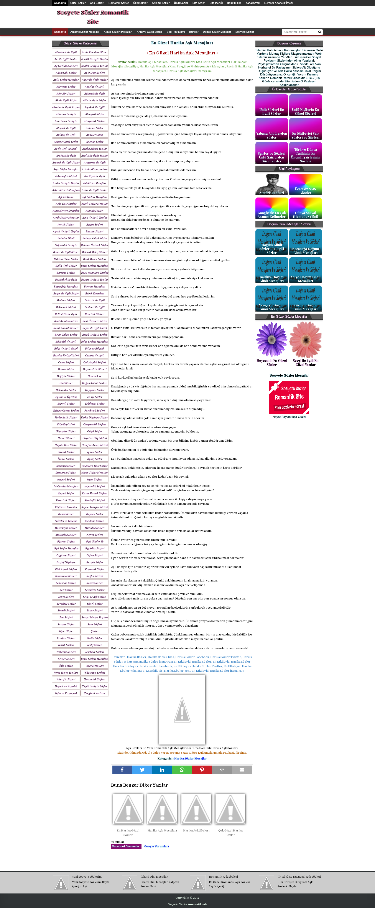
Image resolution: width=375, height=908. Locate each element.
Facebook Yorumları (126, 846)
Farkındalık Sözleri (66, 417)
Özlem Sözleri (95, 555)
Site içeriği (216, 3)
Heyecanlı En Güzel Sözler (272, 362)
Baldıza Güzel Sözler (66, 259)
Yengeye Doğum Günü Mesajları (272, 307)
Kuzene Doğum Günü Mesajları (305, 307)
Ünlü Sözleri (66, 666)
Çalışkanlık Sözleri (94, 362)
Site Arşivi (198, 3)
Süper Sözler (66, 631)
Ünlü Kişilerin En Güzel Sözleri (305, 111)
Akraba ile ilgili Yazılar (66, 107)
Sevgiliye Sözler (66, 604)
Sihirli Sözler (94, 604)
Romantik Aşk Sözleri (223, 876)
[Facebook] (122, 770)
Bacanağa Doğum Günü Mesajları (305, 251)
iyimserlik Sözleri (94, 486)
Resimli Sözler (94, 562)
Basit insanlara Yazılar (94, 272)
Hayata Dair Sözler (66, 445)
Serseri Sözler (95, 583)
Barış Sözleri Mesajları (94, 266)
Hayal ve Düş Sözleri (94, 438)
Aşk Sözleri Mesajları (94, 197)
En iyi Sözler (94, 397)
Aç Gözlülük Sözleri (66, 66)
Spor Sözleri (94, 624)
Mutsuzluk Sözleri (66, 535)
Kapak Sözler (66, 493)
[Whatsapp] (182, 770)
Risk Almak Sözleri (66, 569)
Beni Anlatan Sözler (66, 321)
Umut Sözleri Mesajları (94, 659)
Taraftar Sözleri (66, 638)
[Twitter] (142, 770)
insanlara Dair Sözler (94, 466)
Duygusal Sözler (94, 390)
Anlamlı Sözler (161, 3)
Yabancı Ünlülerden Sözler (271, 135)
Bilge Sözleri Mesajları (94, 341)
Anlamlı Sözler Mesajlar (84, 31)
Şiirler (95, 631)
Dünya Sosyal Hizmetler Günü (305, 215)
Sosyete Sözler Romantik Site (92, 17)
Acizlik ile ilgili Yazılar (94, 59)
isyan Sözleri (94, 479)
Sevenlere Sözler (94, 590)
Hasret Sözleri (66, 438)
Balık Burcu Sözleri (94, 259)
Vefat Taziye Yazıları (66, 672)
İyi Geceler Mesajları (66, 486)
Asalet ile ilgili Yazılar (66, 183)
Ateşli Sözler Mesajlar (66, 217)
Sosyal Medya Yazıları (95, 617)
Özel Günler (140, 3)
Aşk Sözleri (97, 3)
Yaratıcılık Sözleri (94, 679)
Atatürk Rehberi (271, 193)
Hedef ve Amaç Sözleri (95, 445)
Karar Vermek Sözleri (94, 493)
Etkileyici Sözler (94, 403)
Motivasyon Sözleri (66, 528)
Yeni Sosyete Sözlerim (87, 876)
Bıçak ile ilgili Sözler (94, 334)
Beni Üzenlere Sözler (94, 321)
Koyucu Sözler (94, 514)
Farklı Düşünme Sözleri (95, 417)
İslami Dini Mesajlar (154, 876)
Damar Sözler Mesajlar (217, 31)
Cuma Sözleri (66, 362)
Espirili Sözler (66, 403)
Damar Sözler (66, 369)
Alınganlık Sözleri (94, 121)
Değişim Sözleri (66, 376)
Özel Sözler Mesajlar (66, 548)
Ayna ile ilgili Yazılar (94, 217)
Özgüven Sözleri (66, 555)
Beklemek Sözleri (66, 307)
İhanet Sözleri (66, 459)
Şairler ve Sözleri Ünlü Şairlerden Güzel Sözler (271, 157)
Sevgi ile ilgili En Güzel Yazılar (306, 362)
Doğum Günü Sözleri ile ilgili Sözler (271, 249)
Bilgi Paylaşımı (176, 31)
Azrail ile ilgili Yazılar (66, 231)
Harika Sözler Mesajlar (190, 758)
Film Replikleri (66, 424)
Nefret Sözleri (95, 535)
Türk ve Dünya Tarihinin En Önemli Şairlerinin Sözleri (305, 155)
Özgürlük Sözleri (95, 548)
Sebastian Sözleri (66, 583)
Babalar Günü (66, 238)
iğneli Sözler (94, 452)
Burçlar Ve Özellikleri (66, 355)
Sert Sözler (66, 590)
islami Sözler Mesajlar (94, 472)
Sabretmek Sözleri (66, 576)
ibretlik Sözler (66, 452)
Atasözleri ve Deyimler (66, 210)
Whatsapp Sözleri (94, 672)
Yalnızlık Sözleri (66, 679)
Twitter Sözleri (66, 659)
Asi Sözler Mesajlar (94, 183)
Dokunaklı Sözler (66, 390)
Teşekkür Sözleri (94, 652)
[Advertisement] (258, 16)
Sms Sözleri (66, 617)
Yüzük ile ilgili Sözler (94, 686)
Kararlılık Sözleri (66, 500)
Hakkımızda (234, 3)
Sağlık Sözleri (95, 576)
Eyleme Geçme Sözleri (66, 410)
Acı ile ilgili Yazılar (65, 59)
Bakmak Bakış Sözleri (94, 252)
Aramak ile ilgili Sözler (66, 162)
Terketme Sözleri (66, 652)
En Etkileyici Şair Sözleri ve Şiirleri (305, 135)
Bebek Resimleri (94, 293)
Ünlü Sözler (181, 3)
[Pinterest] (202, 770)
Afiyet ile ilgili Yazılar (95, 80)
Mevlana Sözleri (94, 521)
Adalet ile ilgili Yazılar (94, 66)
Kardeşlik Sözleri (94, 500)
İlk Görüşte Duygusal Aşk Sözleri (299, 876)
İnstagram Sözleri (66, 472)
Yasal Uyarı (253, 3)
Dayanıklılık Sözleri (95, 369)
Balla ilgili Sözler (66, 266)
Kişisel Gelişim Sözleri (94, 507)
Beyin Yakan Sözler (66, 334)
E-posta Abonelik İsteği (278, 3)
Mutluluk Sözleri (95, 528)
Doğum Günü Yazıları (94, 383)
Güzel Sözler (78, 3)
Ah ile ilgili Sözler (66, 100)
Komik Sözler (66, 514)
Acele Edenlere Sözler (95, 52)
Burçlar (194, 31)
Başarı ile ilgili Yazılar (94, 279)
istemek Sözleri (66, 479)
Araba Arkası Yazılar (94, 148)
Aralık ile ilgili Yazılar (94, 155)
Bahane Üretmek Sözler (94, 245)
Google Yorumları (156, 846)
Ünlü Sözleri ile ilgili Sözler (272, 111)
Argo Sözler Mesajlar (66, 169)
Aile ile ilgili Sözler (94, 100)
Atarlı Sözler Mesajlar (95, 204)
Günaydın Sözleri (66, 431)
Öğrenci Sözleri (66, 541)
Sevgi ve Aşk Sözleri (94, 597)
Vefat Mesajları (95, 666)
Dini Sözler (66, 383)
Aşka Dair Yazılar (66, 204)
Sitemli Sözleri (66, 610)
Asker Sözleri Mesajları (118, 31)
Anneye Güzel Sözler (149, 31)
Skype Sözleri (95, 610)
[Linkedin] (162, 770)
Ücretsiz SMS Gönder (305, 191)
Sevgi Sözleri (66, 597)
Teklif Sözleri (94, 645)
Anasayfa (60, 3)
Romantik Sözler (119, 3)
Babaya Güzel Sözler (94, 238)
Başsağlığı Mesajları (66, 286)
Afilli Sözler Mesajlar (66, 80)
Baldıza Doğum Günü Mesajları (272, 279)
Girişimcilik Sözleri (94, 424)
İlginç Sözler (94, 459)
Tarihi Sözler (94, 638)
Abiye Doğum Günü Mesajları (305, 279)
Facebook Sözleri (94, 410)
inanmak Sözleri (66, 466)
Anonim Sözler (94, 142)
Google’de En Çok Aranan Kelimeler (272, 215)
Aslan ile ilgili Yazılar (95, 190)
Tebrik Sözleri (66, 645)
